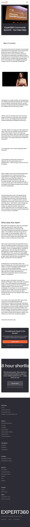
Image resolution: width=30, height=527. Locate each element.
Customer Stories (5, 472)
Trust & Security (16, 519)
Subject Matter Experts (7, 432)
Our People (4, 469)
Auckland (3, 445)
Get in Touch (4, 491)
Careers (3, 476)
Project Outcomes (5, 409)
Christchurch (4, 449)
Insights (3, 480)
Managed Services (6, 412)
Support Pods (4, 434)
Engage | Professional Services (9, 414)
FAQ (2, 478)
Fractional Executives (6, 423)
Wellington (3, 447)
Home (2, 407)
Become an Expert (5, 474)
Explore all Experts (5, 436)
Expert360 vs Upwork (6, 460)
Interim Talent (4, 429)
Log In (2, 489)
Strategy (3, 425)
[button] (27, 2)
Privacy (9, 519)
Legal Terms (3, 519)
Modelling (3, 427)
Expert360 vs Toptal (6, 458)
